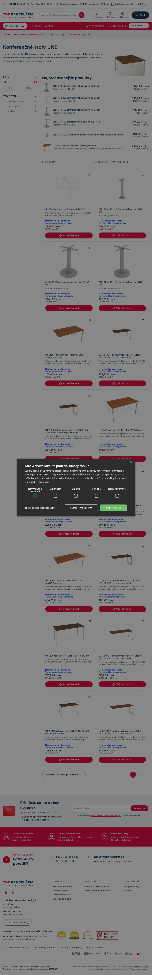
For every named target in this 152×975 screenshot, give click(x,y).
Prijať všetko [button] (114, 507)
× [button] (130, 462)
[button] (40, 508)
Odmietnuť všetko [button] (81, 507)
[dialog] (76, 487)
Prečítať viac (43, 481)
